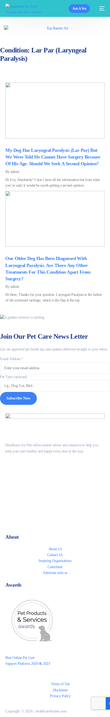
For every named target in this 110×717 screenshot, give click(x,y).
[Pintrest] (54, 508)
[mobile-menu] (100, 8)
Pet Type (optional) (13, 377)
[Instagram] (54, 486)
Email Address (11, 359)
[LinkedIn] (54, 497)
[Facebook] (54, 463)
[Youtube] (54, 520)
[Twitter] (54, 474)
